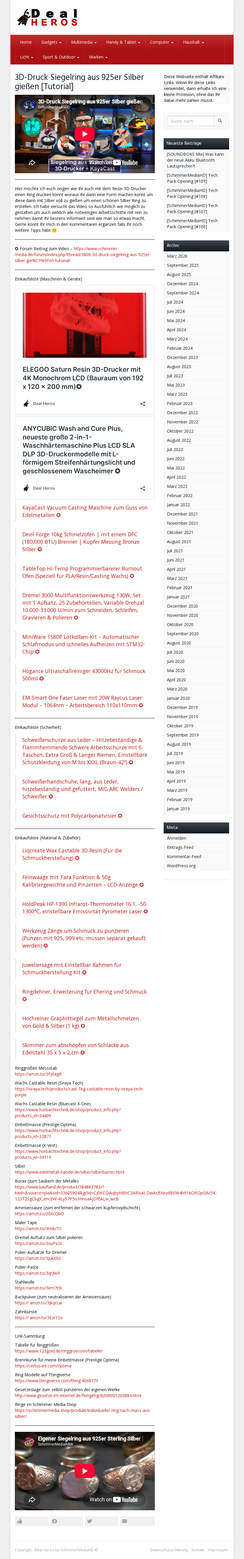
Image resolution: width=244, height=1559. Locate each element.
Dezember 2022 (182, 412)
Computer (160, 42)
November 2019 (182, 716)
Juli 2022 (175, 449)
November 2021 (182, 523)
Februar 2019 (180, 799)
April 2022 (176, 477)
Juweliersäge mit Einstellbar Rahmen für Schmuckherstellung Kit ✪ (71, 968)
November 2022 (182, 422)
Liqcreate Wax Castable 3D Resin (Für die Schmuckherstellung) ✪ (72, 854)
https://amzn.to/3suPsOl (38, 1243)
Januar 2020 (178, 698)
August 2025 (179, 274)
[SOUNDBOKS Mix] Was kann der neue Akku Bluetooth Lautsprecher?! (195, 160)
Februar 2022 (180, 495)
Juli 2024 (175, 302)
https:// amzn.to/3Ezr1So (39, 1317)
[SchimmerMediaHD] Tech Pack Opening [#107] (192, 208)
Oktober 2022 (180, 431)
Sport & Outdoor (59, 57)
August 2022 (179, 440)
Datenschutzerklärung (169, 1549)
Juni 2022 (175, 458)
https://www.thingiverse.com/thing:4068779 (56, 1380)
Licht (25, 57)
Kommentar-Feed (184, 856)
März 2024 (177, 339)
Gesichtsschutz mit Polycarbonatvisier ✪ (72, 815)
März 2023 (177, 394)
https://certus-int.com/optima (43, 1366)
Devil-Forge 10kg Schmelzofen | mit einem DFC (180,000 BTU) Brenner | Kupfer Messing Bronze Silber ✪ (81, 542)
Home (26, 42)
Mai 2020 (176, 670)
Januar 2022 (178, 504)
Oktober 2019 (180, 726)
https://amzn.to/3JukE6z (38, 1258)
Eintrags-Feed (180, 847)
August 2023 (179, 366)
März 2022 (177, 486)
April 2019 (176, 781)
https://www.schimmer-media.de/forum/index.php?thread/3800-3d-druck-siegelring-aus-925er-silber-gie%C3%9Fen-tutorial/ (83, 254)
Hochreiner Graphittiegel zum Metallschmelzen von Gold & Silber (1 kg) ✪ (80, 1022)
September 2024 (183, 293)
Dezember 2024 (182, 283)
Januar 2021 (178, 597)
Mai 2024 (176, 320)
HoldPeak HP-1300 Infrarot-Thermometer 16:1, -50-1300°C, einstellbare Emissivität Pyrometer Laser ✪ (85, 907)
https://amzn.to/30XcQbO (39, 1213)
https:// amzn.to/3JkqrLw (38, 1303)
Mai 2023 (176, 385)
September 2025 (183, 265)
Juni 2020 (175, 661)
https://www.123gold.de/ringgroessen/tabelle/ (59, 1351)
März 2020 (177, 689)
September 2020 (183, 633)
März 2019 (177, 790)
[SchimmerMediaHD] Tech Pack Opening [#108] (192, 193)
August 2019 (179, 744)
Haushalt (192, 42)
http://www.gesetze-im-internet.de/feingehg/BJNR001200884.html (78, 1395)
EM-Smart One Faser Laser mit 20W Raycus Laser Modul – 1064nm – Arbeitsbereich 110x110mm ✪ (82, 701)
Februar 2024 (180, 348)
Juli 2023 (175, 376)
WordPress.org (181, 865)
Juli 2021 (175, 551)
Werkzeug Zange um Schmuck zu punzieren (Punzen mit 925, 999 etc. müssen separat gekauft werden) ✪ (84, 938)
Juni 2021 (175, 560)
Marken (97, 57)
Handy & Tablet (121, 42)
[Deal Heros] (47, 17)
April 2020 (176, 679)
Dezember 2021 (182, 514)
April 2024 (176, 329)
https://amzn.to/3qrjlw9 (37, 1273)
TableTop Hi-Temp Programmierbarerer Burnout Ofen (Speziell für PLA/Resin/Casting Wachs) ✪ (82, 572)
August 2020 (179, 643)
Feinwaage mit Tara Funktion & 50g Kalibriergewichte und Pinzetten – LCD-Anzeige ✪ (83, 881)
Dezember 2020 (182, 606)
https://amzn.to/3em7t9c (39, 1288)
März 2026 (177, 256)
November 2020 (182, 615)
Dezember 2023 (182, 357)
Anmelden (176, 838)
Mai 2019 (176, 772)
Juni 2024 (175, 311)
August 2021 (179, 541)
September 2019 (183, 735)
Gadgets (50, 42)
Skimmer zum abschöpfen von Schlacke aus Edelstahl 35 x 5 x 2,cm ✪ (75, 1048)
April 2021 (176, 569)
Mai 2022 (176, 468)
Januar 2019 (178, 808)
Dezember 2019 (182, 707)
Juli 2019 (175, 753)
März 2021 (177, 578)
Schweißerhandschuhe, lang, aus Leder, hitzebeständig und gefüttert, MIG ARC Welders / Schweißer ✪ (82, 789)
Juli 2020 (175, 652)
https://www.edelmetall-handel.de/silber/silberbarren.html (69, 1172)
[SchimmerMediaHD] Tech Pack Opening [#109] (192, 178)
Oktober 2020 (180, 624)
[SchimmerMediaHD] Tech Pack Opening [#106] (192, 223)
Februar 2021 (180, 587)
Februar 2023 (180, 403)
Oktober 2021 (180, 532)
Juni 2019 (175, 762)
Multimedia (82, 42)
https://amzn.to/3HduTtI (38, 1228)
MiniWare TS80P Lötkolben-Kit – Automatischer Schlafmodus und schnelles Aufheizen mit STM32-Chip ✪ (83, 644)
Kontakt (198, 1549)
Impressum (218, 1549)
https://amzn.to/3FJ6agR (38, 1074)
